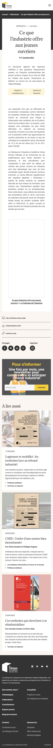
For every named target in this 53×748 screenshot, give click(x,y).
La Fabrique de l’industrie (31, 303)
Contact (5, 722)
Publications (14, 14)
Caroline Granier (15, 629)
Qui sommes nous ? (10, 690)
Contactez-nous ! (9, 727)
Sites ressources (34, 731)
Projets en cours (33, 695)
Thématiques (7, 695)
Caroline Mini (28, 58)
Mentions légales (34, 735)
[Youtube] (42, 666)
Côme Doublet (14, 547)
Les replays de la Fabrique (37, 698)
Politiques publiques (14, 483)
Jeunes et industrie (37, 91)
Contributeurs (8, 704)
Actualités (31, 690)
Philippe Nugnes (30, 547)
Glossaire (31, 727)
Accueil (5, 14)
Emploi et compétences (18, 91)
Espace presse (8, 709)
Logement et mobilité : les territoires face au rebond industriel (21, 460)
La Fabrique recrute (10, 731)
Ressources (32, 722)
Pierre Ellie (30, 629)
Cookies (47, 745)
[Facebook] (47, 666)
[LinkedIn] (32, 666)
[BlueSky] (37, 666)
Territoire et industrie (15, 486)
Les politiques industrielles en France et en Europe (25, 565)
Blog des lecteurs (9, 714)
